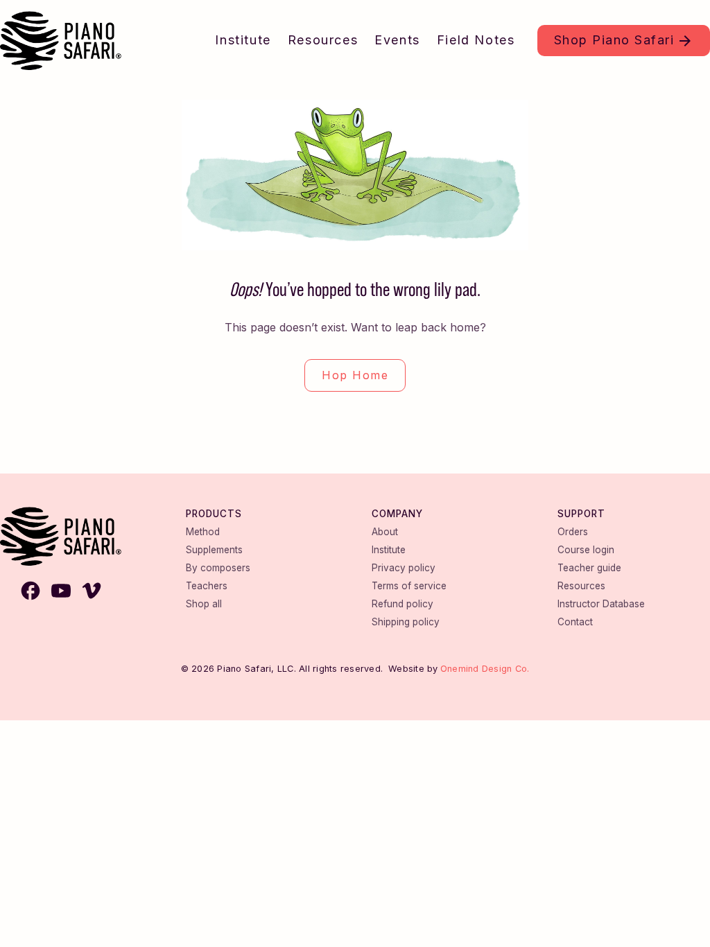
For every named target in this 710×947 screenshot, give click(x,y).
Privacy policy (403, 567)
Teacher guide (589, 567)
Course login (585, 549)
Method (203, 531)
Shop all (204, 603)
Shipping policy (406, 621)
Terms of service (409, 585)
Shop (614, 40)
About (385, 531)
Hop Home (355, 375)
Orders (572, 531)
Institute (242, 40)
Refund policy (402, 603)
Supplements (214, 549)
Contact (575, 621)
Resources (323, 40)
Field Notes (476, 40)
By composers (218, 567)
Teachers (206, 585)
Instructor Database (601, 603)
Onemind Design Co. (485, 668)
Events (397, 40)
